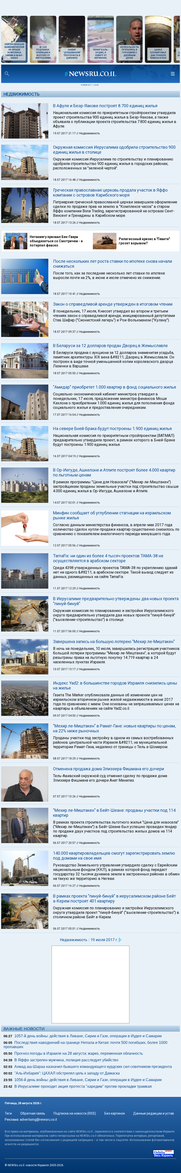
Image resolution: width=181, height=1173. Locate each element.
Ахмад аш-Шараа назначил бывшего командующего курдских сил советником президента (93, 1067)
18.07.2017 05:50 (64, 373)
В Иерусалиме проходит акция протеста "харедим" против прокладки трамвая (83, 1086)
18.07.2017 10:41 (64, 293)
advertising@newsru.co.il (38, 1119)
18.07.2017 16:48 (64, 179)
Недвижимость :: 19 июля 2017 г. (89, 940)
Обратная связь (32, 1113)
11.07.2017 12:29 (64, 588)
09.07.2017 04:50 (64, 715)
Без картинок (114, 1113)
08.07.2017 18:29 (64, 758)
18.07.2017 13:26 (64, 222)
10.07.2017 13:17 (64, 669)
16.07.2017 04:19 (64, 456)
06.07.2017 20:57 (64, 843)
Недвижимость (22, 94)
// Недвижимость (88, 133)
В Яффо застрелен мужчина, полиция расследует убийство (66, 1060)
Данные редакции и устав (153, 1113)
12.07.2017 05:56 (64, 545)
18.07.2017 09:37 (64, 331)
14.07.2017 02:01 (64, 502)
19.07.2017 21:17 (64, 133)
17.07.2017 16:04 (64, 414)
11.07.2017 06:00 (64, 631)
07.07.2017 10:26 (64, 796)
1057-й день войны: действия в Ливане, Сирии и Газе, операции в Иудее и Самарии (88, 1036)
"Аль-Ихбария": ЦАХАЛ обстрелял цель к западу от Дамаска (67, 1073)
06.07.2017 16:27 (64, 885)
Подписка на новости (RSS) (74, 1113)
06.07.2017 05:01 (64, 928)
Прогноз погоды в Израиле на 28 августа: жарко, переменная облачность (78, 1053)
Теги (8, 1113)
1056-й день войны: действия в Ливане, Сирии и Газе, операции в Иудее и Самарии (88, 1080)
